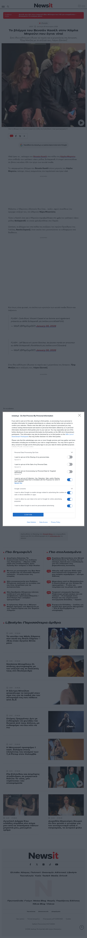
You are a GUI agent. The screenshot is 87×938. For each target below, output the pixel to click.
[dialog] (43, 469)
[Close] (80, 416)
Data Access (43, 522)
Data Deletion (31, 522)
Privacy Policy (55, 522)
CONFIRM (28, 514)
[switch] (70, 457)
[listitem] (43, 452)
